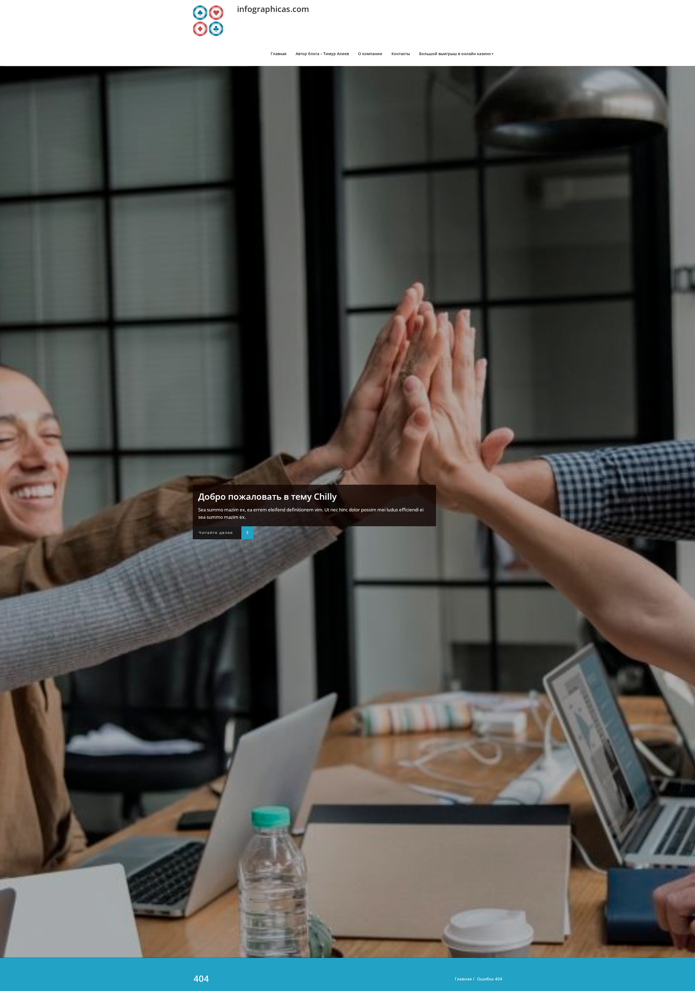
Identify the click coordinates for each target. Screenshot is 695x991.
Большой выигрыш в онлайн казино (455, 53)
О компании (370, 53)
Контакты (400, 53)
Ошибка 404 (489, 978)
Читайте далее (216, 532)
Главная (278, 53)
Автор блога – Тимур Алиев (322, 53)
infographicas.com (273, 8)
